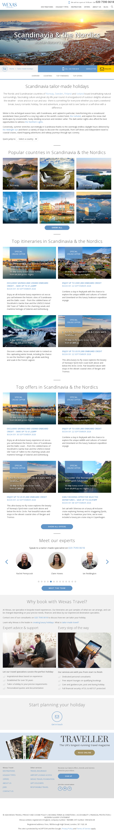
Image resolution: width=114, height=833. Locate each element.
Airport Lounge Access (41, 775)
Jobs (5, 787)
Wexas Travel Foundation (42, 779)
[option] (26, 563)
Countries (48, 76)
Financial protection (100, 815)
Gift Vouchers (37, 783)
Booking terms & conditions (62, 815)
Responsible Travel (39, 787)
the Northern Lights (34, 122)
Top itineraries (62, 76)
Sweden (59, 93)
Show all (57, 228)
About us (7, 783)
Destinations (9, 771)
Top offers (77, 76)
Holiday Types (9, 775)
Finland (67, 93)
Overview (35, 76)
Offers (6, 779)
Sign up (68, 776)
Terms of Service (84, 828)
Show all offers (57, 526)
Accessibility (83, 815)
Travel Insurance (38, 771)
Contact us (8, 791)
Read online (84, 752)
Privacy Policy (67, 828)
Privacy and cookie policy (35, 815)
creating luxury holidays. (44, 622)
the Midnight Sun (10, 129)
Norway (50, 93)
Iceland (80, 93)
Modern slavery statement (57, 817)
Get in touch (57, 724)
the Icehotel (75, 116)
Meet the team (57, 588)
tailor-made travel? (70, 622)
